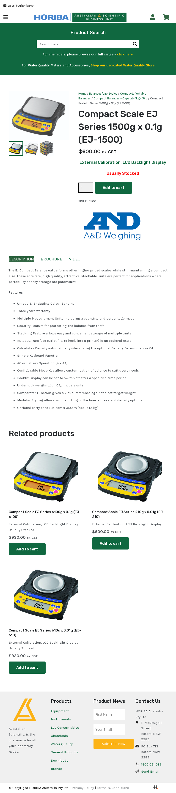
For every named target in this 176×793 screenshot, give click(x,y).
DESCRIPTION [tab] (21, 259)
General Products (65, 752)
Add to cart (113, 188)
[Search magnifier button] (135, 44)
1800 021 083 (151, 764)
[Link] (152, 17)
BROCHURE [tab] (51, 259)
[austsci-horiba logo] (51, 17)
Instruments (61, 719)
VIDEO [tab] (74, 259)
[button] (6, 17)
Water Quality (62, 744)
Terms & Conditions (113, 788)
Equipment (60, 711)
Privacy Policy (83, 788)
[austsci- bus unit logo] (99, 17)
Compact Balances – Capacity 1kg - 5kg (120, 98)
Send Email (150, 771)
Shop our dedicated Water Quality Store (122, 65)
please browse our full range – (100, 54)
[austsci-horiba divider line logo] (70, 17)
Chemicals (59, 736)
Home (82, 93)
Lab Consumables (65, 727)
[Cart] (166, 17)
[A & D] (112, 226)
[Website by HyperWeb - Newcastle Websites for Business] (155, 788)
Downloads (59, 760)
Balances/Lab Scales (103, 93)
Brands (56, 769)
